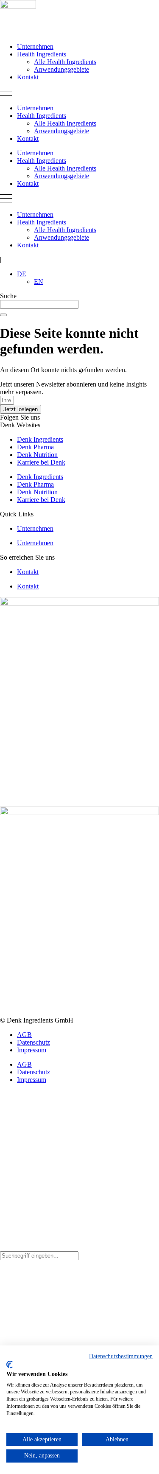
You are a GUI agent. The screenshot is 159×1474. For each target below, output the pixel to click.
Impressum (31, 1050)
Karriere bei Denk (41, 462)
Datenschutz (33, 1042)
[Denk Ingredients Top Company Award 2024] (79, 603)
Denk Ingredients (40, 439)
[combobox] (39, 304)
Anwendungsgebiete (61, 69)
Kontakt (28, 77)
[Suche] (3, 315)
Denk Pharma (35, 447)
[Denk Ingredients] (18, 6)
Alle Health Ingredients (65, 61)
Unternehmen (35, 46)
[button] (79, 93)
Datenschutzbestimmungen (121, 1356)
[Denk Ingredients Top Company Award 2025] (79, 812)
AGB (24, 1034)
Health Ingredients (41, 54)
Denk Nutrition (37, 454)
